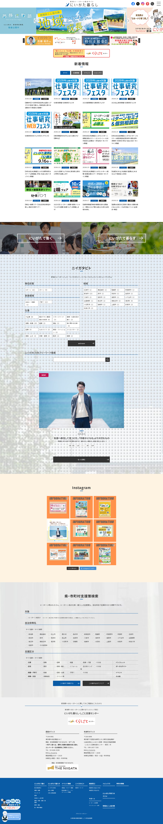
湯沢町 (52, 641)
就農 (71, 662)
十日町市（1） (89, 304)
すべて (65, 73)
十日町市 (65, 641)
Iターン (83, 445)
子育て (72, 672)
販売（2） (56, 336)
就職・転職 (71, 445)
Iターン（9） (43, 290)
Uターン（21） (31, 290)
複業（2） (70, 336)
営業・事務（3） (45, 336)
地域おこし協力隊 (38, 798)
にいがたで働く (39, 783)
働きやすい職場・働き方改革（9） (45, 318)
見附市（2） (102, 297)
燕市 (41, 638)
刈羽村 (97, 641)
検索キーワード (79, 788)
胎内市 (75, 634)
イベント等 (60, 676)
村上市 (52, 634)
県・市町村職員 (38, 807)
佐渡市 (92, 445)
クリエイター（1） (73, 329)
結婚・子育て (32, 672)
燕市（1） (101, 293)
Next (128, 20)
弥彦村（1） (116, 293)
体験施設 (46, 676)
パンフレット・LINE (94, 805)
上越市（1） (116, 304)
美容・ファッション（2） (59, 330)
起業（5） (29, 329)
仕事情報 (76, 73)
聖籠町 (97, 634)
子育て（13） (44, 302)
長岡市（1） (116, 297)
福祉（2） (56, 323)
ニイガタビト (79, 783)
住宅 (29, 666)
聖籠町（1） (116, 290)
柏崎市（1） (102, 304)
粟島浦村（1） (103, 290)
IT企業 (77, 445)
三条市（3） (88, 297)
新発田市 (87, 634)
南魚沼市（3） (116, 301)
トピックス (98, 73)
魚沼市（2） (102, 301)
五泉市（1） (88, 290)
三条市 (86, 638)
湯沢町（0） (129, 301)
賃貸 (45, 666)
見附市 (97, 638)
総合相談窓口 (37, 788)
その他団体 (43, 645)
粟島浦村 (42, 634)
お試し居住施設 (52, 793)
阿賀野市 (109, 634)
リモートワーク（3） (58, 318)
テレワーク (37, 793)
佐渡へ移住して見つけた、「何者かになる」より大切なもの (81, 438)
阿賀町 (119, 634)
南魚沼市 (42, 641)
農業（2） (42, 323)
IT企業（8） (30, 317)
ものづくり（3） (45, 329)
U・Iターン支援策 (93, 803)
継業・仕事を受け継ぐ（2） (73, 318)
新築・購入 (60, 666)
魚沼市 (30, 641)
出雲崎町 (131, 638)
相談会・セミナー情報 (67, 788)
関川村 (64, 634)
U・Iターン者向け (34, 617)
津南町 (75, 641)
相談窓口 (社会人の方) (94, 788)
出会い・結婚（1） (30, 303)
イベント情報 (66, 783)
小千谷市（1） (130, 297)
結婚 (45, 672)
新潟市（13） (88, 293)
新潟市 (30, 638)
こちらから (53, 753)
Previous (35, 20)
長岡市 (108, 638)
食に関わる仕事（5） (72, 324)
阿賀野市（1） (130, 290)
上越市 (108, 641)
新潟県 (30, 634)
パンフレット (120, 662)
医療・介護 (87, 662)
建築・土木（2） (31, 336)
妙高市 (119, 641)
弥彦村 (52, 638)
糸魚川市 (131, 641)
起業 (58, 662)
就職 (45, 662)
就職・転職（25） (32, 323)
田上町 (64, 638)
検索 (107, 360)
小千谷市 (120, 638)
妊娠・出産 (60, 672)
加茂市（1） (129, 293)
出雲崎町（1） (89, 301)
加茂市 (75, 638)
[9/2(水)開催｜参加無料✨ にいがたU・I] (58, 507)
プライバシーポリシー (81, 813)
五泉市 (130, 634)
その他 (98, 662)
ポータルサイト (121, 666)
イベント (87, 73)
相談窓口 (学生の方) (94, 790)
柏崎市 (86, 641)
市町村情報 (120, 783)
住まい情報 (51, 790)
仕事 (29, 662)
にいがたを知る (52, 788)
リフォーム (73, 666)
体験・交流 (32, 676)
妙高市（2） (129, 304)
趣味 (88, 445)
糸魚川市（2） (89, 308)
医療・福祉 (37, 805)
